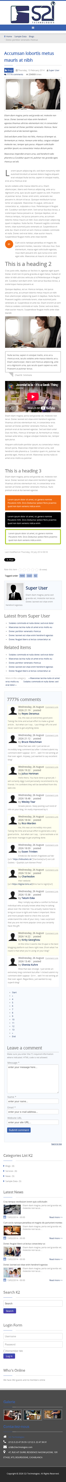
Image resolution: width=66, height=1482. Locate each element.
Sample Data (20, 36)
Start (14, 992)
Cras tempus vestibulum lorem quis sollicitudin (25, 1201)
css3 (29, 575)
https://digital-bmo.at (22, 884)
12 (13, 1026)
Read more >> (56, 1217)
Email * (11, 1107)
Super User (54, 70)
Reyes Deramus (30, 713)
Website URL (14, 1118)
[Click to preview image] (33, 94)
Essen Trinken (30, 851)
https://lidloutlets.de (22, 859)
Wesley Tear (28, 801)
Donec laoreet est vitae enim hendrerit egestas (31, 635)
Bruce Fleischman (32, 741)
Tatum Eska (28, 898)
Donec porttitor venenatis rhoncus (25, 631)
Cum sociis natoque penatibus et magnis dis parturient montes (32, 1222)
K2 (35, 575)
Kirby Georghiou (31, 939)
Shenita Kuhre (30, 964)
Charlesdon (28, 876)
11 (13, 1022)
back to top (56, 1144)
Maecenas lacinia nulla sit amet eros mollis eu (30, 627)
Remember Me (14, 1350)
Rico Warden (29, 823)
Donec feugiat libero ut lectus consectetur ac (30, 639)
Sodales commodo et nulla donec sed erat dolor (31, 623)
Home (9, 36)
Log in (9, 1356)
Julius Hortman (30, 773)
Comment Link (51, 707)
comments (15, 74)
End (14, 1036)
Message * (13, 1062)
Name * (11, 1097)
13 (13, 1029)
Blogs (31, 36)
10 (13, 1019)
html (22, 575)
